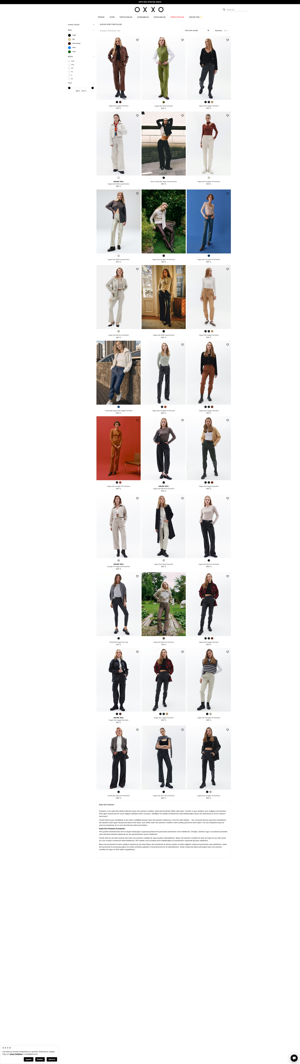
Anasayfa (103, 31)
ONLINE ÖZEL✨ (195, 17)
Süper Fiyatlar (177, 17)
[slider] (69, 88)
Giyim (112, 17)
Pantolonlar (126, 17)
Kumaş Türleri (73, 24)
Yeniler (101, 17)
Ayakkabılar (143, 17)
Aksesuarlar (159, 17)
